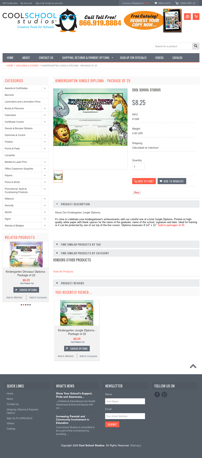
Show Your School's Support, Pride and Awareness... (74, 395)
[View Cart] (196, 16)
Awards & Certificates (16, 88)
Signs (8, 218)
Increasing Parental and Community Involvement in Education (72, 420)
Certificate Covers (14, 121)
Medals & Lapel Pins (16, 161)
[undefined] (90, 145)
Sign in (39, 3)
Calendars (10, 115)
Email (108, 409)
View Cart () (187, 3)
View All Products (63, 271)
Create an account (54, 3)
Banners (9, 94)
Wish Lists (164, 3)
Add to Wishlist (47, 297)
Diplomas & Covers (27, 65)
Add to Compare (25, 297)
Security (9, 205)
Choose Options (15, 290)
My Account (26, 3)
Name (108, 394)
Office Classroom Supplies (19, 168)
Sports (8, 212)
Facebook (157, 394)
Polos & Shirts (12, 182)
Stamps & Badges (14, 225)
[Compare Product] (187, 16)
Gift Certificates (10, 3)
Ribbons (9, 198)
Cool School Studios (146, 90)
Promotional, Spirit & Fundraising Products (16, 190)
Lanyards (10, 155)
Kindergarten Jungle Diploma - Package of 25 (77, 332)
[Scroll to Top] (194, 367)
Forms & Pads (12, 148)
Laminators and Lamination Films (22, 101)
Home (10, 65)
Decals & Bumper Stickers (19, 128)
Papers (8, 175)
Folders (9, 141)
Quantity (137, 160)
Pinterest (164, 394)
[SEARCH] (195, 46)
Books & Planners (14, 108)
